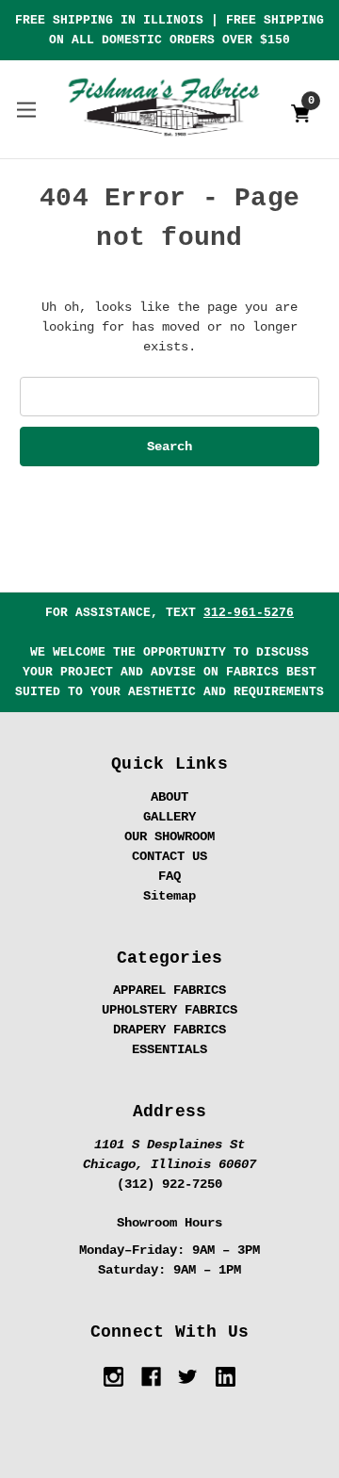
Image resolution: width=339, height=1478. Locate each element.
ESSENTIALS (169, 1049)
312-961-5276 (248, 613)
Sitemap (169, 895)
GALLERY (169, 816)
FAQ (169, 876)
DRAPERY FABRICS (169, 1029)
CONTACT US (169, 856)
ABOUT (169, 796)
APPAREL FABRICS (169, 990)
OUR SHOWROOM (169, 836)
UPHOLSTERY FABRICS (169, 1009)
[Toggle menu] (26, 109)
